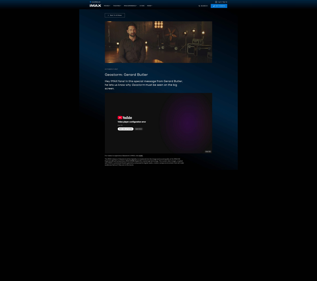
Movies (106, 6)
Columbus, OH (96, 2)
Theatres (116, 6)
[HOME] (95, 6)
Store (142, 6)
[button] (203, 6)
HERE (141, 156)
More (149, 6)
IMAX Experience (130, 6)
